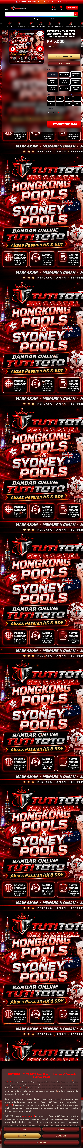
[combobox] (39, 14)
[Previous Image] (12, 49)
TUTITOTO (9, 1082)
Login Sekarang (64, 63)
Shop (6, 9)
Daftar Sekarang (64, 56)
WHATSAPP (62, 1136)
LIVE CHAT (43, 1142)
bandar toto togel (28, 1116)
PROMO (23, 1129)
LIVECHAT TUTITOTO (64, 124)
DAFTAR (23, 1136)
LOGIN (62, 1129)
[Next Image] (40, 49)
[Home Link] (18, 8)
